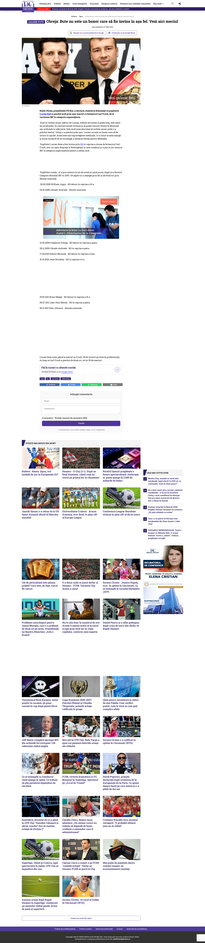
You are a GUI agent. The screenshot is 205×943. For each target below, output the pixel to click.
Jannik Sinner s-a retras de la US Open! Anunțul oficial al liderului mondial (40, 514)
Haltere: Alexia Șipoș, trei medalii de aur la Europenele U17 (40, 473)
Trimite (81, 423)
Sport (81, 16)
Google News (67, 372)
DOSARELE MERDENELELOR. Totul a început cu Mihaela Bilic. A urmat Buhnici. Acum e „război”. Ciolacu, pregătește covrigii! (164, 534)
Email (114, 384)
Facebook (51, 384)
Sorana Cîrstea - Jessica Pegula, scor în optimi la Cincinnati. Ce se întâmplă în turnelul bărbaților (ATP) (121, 587)
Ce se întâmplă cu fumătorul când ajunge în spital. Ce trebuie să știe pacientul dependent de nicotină (39, 781)
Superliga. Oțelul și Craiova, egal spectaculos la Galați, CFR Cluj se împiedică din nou (40, 865)
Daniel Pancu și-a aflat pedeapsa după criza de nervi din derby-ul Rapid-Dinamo (121, 625)
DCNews (28, 6)
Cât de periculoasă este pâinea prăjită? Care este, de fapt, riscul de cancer (40, 585)
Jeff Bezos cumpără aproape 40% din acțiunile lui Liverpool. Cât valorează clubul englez (40, 743)
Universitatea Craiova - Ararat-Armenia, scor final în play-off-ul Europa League (80, 514)
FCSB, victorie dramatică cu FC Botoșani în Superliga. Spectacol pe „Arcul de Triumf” (80, 779)
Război (66, 3)
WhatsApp (94, 384)
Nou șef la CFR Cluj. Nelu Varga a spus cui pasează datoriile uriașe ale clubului (80, 743)
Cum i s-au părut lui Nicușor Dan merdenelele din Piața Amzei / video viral (164, 521)
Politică (57, 3)
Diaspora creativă (109, 3)
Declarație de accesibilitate (137, 929)
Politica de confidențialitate (65, 929)
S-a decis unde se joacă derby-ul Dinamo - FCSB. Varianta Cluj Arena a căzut (80, 585)
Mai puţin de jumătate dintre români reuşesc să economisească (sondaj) (119, 865)
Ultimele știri (45, 3)
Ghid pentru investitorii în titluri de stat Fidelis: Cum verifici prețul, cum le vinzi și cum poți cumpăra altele (121, 704)
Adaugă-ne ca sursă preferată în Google (88, 33)
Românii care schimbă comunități (135, 3)
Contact (120, 929)
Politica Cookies (85, 929)
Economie (94, 3)
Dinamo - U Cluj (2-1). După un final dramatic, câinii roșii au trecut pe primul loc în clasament (80, 474)
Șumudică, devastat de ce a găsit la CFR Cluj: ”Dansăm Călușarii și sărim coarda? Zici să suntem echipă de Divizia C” (40, 824)
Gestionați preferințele (104, 929)
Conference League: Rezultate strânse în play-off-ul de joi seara (121, 513)
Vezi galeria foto (121, 97)
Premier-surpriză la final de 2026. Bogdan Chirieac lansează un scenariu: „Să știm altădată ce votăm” (91, 9)
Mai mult (158, 3)
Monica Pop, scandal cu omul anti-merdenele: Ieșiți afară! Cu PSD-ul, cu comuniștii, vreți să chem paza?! (164, 481)
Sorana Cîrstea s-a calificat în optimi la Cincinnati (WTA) (119, 741)
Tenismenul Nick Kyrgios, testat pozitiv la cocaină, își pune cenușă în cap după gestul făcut (40, 703)
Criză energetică (79, 3)
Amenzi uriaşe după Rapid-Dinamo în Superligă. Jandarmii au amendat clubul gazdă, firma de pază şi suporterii (40, 904)
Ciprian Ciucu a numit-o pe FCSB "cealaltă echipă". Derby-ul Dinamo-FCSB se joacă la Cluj (80, 865)
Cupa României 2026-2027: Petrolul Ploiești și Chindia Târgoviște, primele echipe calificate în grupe (77, 704)
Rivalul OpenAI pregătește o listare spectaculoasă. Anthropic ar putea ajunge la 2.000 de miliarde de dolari (121, 476)
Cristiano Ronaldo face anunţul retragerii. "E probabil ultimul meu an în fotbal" (120, 822)
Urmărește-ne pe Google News (123, 33)
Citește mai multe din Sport (81, 918)
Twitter (72, 384)
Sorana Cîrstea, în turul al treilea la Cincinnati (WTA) (80, 901)
